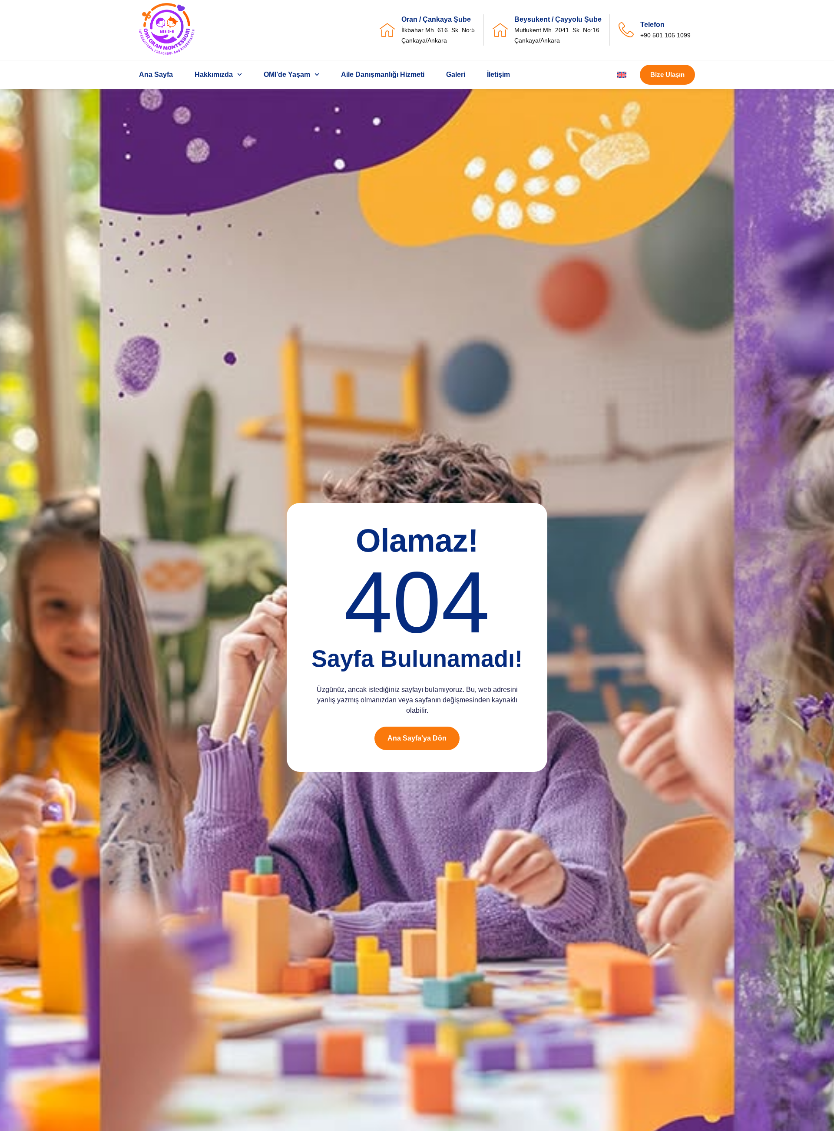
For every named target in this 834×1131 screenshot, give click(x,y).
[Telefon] (626, 29)
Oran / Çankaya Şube (436, 19)
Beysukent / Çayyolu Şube (558, 19)
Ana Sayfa (156, 74)
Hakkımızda (214, 74)
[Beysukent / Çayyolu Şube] (500, 29)
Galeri (455, 74)
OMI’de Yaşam (287, 74)
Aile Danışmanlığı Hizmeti (382, 74)
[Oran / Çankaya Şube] (387, 29)
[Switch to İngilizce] (621, 75)
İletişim (498, 74)
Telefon (652, 24)
